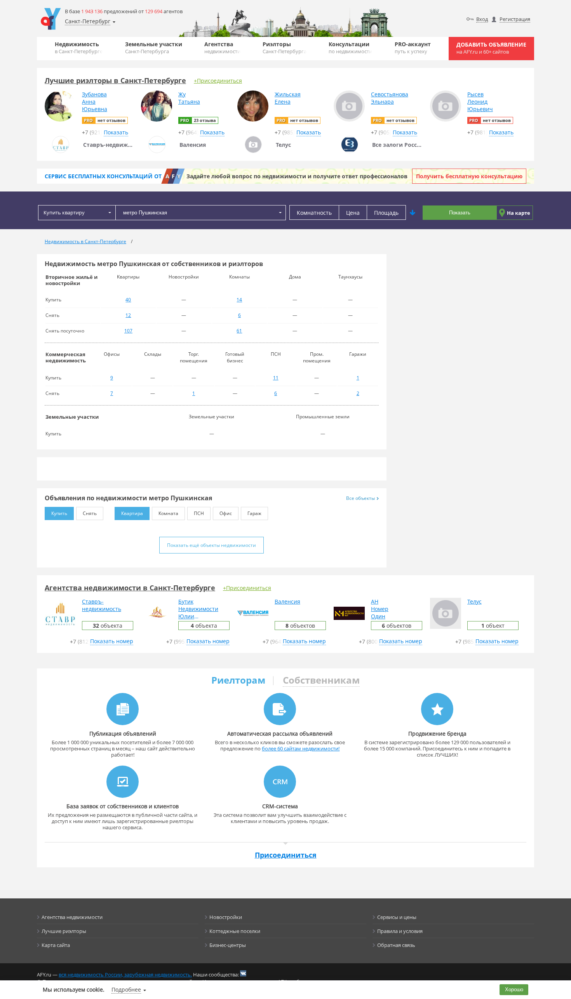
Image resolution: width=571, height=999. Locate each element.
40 (128, 299)
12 (128, 315)
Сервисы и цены (396, 917)
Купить (59, 513)
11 (276, 377)
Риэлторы (284, 47)
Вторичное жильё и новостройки (71, 280)
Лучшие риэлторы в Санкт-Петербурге (115, 80)
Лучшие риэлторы (64, 931)
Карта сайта (56, 945)
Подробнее (126, 989)
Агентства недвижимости (72, 917)
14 (239, 299)
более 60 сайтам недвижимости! (300, 748)
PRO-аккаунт (413, 47)
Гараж (254, 513)
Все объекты (360, 498)
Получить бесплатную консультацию (469, 176)
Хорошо (514, 989)
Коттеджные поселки (234, 931)
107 (128, 330)
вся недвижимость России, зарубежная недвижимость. (125, 974)
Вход (482, 19)
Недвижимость (79, 47)
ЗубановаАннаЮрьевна (94, 102)
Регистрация (515, 19)
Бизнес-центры (227, 945)
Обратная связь (396, 945)
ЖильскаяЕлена (288, 98)
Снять (90, 513)
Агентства (222, 47)
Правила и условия (400, 931)
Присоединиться (286, 855)
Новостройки (225, 917)
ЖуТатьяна (189, 98)
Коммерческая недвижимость (65, 357)
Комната (168, 513)
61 (239, 330)
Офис (225, 513)
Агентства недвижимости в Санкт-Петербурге (130, 587)
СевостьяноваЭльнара (389, 98)
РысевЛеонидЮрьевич (480, 102)
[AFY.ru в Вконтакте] (243, 973)
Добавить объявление (491, 48)
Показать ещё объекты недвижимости (211, 545)
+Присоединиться (218, 80)
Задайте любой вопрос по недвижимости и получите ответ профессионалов (296, 176)
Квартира (132, 513)
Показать (459, 213)
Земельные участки (153, 47)
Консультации (350, 47)
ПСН (199, 513)
